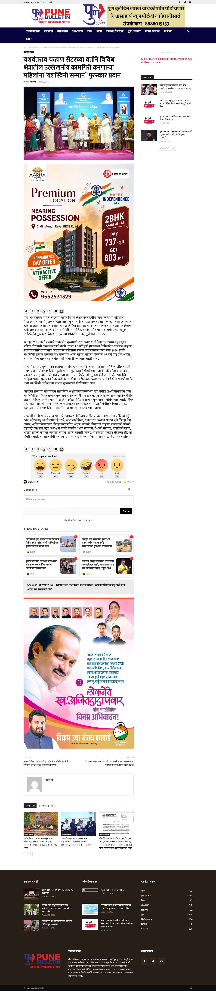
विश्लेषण (168, 31)
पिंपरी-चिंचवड (152, 31)
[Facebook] (179, 2)
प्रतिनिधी (33, 82)
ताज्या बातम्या (33, 31)
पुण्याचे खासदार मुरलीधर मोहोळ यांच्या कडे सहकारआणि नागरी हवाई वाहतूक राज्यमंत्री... (176, 135)
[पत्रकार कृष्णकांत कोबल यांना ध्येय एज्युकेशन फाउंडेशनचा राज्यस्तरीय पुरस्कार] (149, 89)
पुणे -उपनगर (134, 31)
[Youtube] (190, 2)
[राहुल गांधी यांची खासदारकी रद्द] (90, 894)
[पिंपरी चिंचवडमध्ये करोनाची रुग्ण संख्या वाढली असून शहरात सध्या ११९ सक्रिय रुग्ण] (90, 909)
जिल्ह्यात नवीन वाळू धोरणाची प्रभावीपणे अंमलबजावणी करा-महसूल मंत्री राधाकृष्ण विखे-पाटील (109, 763)
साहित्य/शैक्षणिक (114, 31)
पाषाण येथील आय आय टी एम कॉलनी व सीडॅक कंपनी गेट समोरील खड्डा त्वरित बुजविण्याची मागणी (47, 763)
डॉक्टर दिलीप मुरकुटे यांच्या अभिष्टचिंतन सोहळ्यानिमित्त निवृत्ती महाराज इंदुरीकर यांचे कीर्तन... (176, 104)
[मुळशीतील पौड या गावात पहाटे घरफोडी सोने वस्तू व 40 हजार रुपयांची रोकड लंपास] (31, 925)
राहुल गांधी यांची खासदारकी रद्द (112, 890)
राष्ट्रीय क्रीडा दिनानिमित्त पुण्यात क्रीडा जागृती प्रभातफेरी (58, 891)
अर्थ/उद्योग (77, 31)
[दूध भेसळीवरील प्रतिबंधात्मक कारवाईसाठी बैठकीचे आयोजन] (149, 120)
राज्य (89, 31)
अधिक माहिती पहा (166, 148)
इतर (28, 38)
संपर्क (50, 2)
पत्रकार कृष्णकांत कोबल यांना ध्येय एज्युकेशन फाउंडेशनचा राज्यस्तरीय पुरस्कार (176, 86)
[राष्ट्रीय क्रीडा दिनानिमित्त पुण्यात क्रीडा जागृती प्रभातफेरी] (31, 894)
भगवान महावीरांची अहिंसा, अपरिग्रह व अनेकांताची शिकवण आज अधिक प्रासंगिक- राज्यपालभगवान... (117, 923)
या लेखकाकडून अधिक (47, 805)
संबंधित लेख (30, 805)
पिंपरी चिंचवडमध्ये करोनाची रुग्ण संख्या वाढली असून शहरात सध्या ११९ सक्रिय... (116, 906)
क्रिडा (99, 31)
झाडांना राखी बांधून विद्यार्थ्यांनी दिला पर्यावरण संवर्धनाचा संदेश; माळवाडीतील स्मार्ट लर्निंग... (57, 908)
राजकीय (48, 31)
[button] (188, 31)
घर (24, 47)
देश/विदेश (62, 31)
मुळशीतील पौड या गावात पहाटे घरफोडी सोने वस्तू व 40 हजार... (57, 922)
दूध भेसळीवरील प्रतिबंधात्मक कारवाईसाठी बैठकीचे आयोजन (176, 118)
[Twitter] (184, 2)
